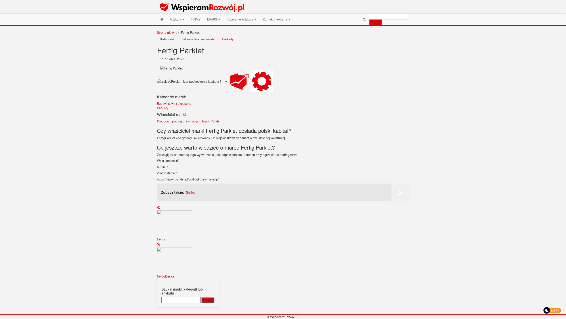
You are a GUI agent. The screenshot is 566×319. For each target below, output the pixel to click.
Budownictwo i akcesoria (197, 39)
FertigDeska (165, 276)
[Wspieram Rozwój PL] (161, 19)
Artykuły (176, 19)
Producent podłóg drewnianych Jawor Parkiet (188, 121)
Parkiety (227, 39)
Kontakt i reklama (275, 19)
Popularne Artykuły (240, 19)
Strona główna (167, 32)
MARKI (212, 19)
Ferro (161, 239)
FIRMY (196, 19)
